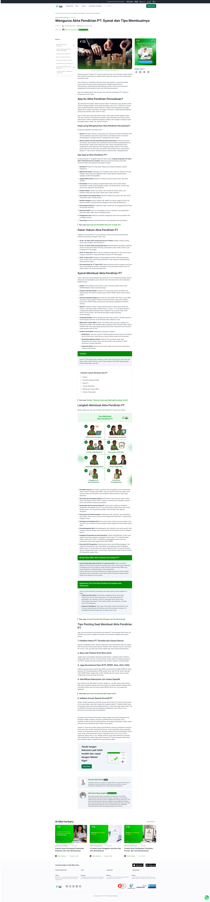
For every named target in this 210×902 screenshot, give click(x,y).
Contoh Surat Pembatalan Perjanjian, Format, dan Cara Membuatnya (138, 850)
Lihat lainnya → (151, 821)
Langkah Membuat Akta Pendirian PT (64, 63)
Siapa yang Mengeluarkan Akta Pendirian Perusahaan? (63, 49)
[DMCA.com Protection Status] (152, 886)
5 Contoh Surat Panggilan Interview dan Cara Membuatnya (105, 850)
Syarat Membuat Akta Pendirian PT (64, 60)
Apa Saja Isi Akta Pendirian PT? (63, 53)
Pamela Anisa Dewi (70, 26)
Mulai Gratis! (151, 6)
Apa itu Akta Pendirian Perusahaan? (61, 45)
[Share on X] (140, 72)
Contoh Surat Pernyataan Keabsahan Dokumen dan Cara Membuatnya (69, 850)
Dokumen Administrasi (67, 13)
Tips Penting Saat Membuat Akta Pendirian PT (63, 67)
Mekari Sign (93, 735)
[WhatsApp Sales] (206, 897)
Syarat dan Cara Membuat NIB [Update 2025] (101, 693)
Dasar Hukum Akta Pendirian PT (63, 57)
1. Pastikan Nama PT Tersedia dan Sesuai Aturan (64, 72)
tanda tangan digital (120, 733)
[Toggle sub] (74, 45)
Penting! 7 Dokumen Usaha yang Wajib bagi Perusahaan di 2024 (107, 400)
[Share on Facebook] (148, 72)
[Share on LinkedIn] (144, 72)
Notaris (115, 105)
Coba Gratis (86, 766)
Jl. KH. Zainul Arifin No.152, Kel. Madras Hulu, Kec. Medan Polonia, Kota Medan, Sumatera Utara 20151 (144, 877)
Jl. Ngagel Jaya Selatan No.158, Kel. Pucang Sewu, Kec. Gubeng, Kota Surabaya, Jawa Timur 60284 (92, 877)
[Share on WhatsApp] (136, 72)
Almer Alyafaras (62, 856)
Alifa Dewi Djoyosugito (97, 793)
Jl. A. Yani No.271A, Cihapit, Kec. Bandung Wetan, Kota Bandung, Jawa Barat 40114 (117, 877)
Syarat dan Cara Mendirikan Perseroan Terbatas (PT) (104, 225)
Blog (60, 13)
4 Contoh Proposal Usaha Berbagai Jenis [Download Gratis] (106, 619)
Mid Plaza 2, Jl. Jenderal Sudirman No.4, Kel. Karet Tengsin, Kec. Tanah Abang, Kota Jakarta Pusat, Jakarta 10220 (67, 878)
